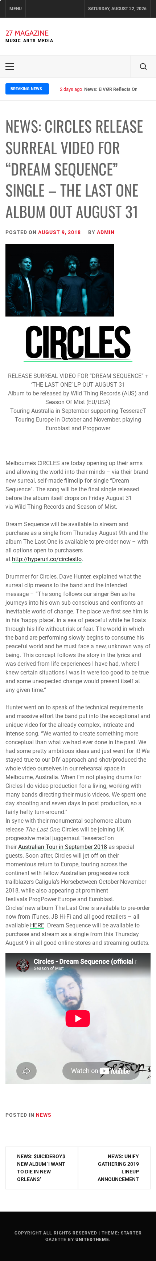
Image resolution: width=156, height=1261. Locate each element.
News (44, 1115)
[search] (143, 66)
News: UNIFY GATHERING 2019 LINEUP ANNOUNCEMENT (118, 1167)
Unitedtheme (92, 1239)
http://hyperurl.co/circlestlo (47, 559)
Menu (15, 8)
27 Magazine (27, 33)
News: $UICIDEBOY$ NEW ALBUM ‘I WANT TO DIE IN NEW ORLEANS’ (41, 1167)
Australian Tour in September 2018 (62, 846)
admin (106, 232)
